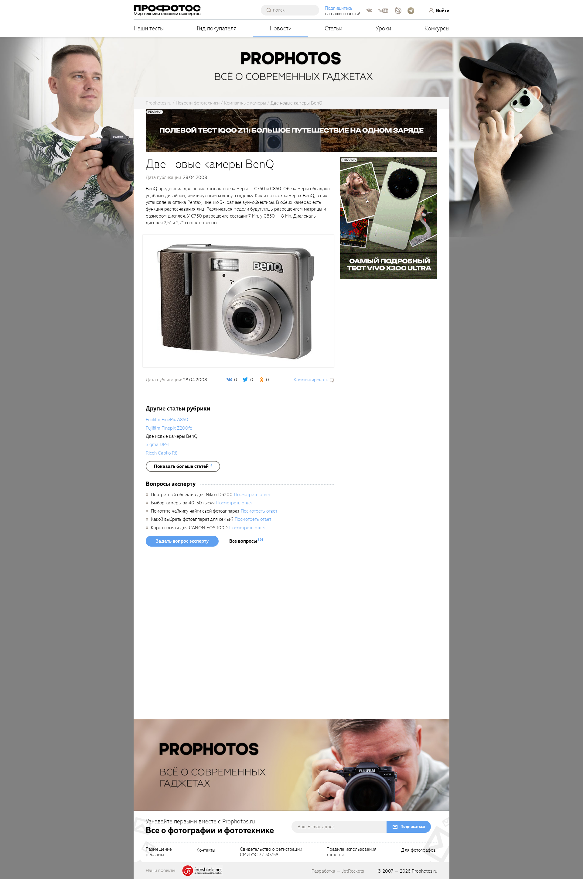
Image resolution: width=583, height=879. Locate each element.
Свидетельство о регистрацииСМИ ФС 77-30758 (271, 852)
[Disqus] (240, 635)
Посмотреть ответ (252, 495)
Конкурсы (436, 28)
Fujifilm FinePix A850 (167, 420)
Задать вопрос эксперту (182, 541)
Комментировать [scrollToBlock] (311, 380)
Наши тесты (149, 28)
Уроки (383, 28)
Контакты (205, 850)
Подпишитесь (339, 8)
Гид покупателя (217, 28)
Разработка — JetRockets (338, 871)
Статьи (334, 28)
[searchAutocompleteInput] (292, 10)
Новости (281, 28)
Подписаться (413, 826)
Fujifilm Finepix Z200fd (169, 428)
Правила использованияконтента (351, 852)
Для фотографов (418, 850)
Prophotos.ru (424, 871)
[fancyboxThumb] (238, 300)
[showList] (183, 466)
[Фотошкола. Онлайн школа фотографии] (202, 870)
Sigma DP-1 (157, 444)
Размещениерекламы (159, 852)
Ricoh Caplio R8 (162, 453)
